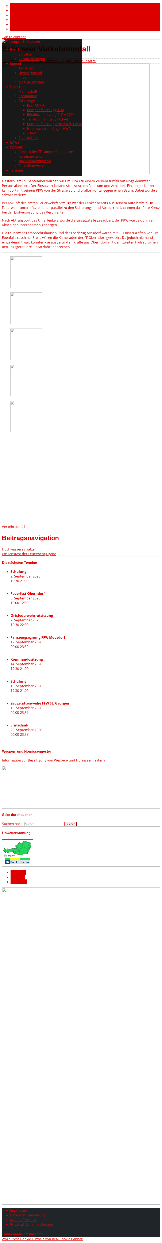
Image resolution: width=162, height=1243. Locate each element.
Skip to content (14, 37)
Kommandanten (32, 156)
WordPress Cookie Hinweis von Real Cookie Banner (42, 1239)
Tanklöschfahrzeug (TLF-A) (47, 119)
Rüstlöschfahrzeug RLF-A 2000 (50, 114)
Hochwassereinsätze (18, 549)
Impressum (19, 1210)
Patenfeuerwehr (31, 165)
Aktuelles (26, 68)
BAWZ (14, 142)
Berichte (16, 49)
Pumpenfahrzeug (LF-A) (45, 110)
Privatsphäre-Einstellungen (31, 1224)
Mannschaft (28, 91)
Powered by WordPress (13, 1233)
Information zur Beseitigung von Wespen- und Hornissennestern (53, 760)
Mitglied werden (31, 82)
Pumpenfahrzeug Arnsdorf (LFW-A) (54, 124)
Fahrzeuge (27, 100)
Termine (16, 170)
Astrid (31, 1233)
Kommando (28, 96)
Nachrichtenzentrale (35, 161)
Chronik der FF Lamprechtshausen (46, 151)
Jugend (15, 63)
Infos (22, 77)
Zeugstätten (28, 137)
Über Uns (17, 86)
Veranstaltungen (32, 59)
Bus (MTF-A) (36, 105)
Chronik (16, 147)
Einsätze (25, 54)
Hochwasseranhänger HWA (49, 128)
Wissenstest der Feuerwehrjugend (29, 554)
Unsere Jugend (30, 72)
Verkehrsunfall (13, 526)
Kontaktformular (23, 1219)
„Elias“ (32, 133)
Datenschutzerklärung (28, 1215)
